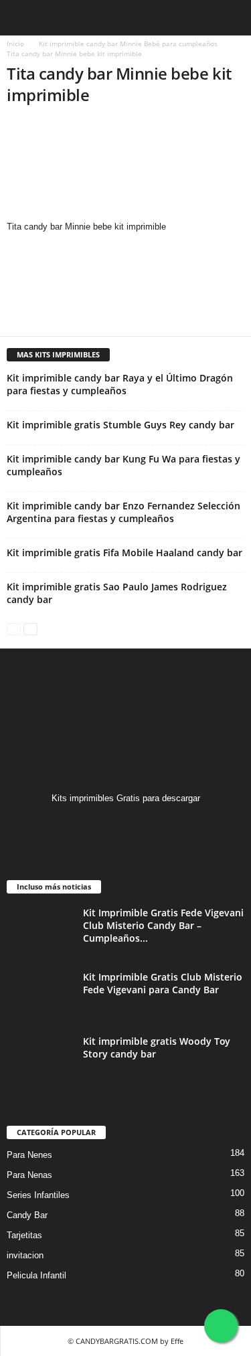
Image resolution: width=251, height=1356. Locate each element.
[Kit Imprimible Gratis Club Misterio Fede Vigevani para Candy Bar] (40, 995)
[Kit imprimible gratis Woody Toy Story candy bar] (40, 1060)
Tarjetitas (24, 1235)
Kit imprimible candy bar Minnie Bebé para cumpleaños (128, 43)
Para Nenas (29, 1175)
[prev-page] (14, 628)
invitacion (25, 1255)
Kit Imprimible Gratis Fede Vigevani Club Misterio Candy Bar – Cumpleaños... (163, 925)
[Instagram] (125, 824)
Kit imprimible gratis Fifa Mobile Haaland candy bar (124, 552)
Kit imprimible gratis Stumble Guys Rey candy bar (120, 424)
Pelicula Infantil (36, 1275)
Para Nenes (29, 1155)
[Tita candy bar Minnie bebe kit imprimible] (125, 169)
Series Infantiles (38, 1195)
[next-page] (30, 628)
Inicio (15, 43)
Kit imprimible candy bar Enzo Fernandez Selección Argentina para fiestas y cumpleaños (123, 512)
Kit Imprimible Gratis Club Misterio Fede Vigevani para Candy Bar (162, 983)
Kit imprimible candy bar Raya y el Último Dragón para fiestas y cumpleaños (120, 384)
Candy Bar (27, 1215)
